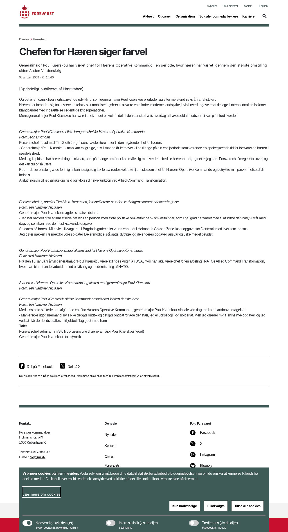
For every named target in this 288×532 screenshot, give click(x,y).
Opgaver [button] (164, 16)
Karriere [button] (248, 16)
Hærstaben (39, 39)
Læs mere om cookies (41, 494)
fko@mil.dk (37, 457)
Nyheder (212, 6)
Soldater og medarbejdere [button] (218, 16)
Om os (109, 457)
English (263, 6)
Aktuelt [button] (148, 16)
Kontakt (247, 6)
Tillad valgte (216, 506)
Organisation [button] (185, 16)
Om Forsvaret (230, 6)
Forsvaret (24, 39)
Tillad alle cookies (247, 506)
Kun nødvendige (184, 506)
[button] (264, 18)
